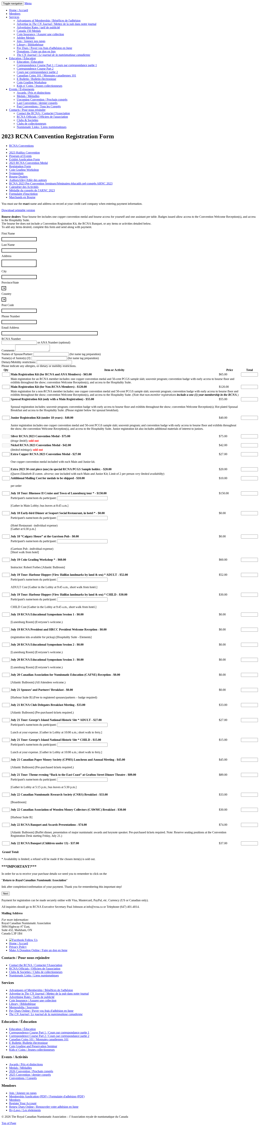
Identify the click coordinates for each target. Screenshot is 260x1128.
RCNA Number (11, 338)
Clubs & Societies (27, 120)
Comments (8, 350)
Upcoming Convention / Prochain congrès (42, 99)
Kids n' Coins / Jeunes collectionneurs (39, 85)
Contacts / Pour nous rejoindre (27, 109)
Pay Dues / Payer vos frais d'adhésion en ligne (44, 48)
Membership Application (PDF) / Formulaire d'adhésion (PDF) (47, 1096)
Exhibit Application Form (24, 159)
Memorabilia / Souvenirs (24, 1007)
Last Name (8, 244)
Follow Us (30, 940)
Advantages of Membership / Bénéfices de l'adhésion (49, 20)
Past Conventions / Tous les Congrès (39, 106)
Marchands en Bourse (22, 197)
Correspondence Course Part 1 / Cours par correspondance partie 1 (57, 65)
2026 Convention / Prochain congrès (31, 1071)
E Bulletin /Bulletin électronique (28, 1042)
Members (14, 13)
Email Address (10, 327)
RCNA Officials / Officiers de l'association (42, 116)
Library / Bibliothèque (30, 44)
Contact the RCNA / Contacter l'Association (43, 113)
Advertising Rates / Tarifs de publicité (31, 997)
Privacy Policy (18, 946)
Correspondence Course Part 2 (35, 68)
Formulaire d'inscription (23, 193)
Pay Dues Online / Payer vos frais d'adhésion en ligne (41, 1010)
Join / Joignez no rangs (23, 1093)
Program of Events (20, 156)
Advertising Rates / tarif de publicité (38, 27)
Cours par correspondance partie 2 (37, 72)
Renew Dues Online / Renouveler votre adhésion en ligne (43, 1106)
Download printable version (18, 210)
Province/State (10, 282)
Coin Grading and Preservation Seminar (33, 1046)
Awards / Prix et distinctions (33, 92)
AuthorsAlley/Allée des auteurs (28, 180)
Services (14, 17)
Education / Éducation (22, 58)
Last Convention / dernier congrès (37, 103)
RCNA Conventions (21, 145)
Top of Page (9, 1123)
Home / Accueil (18, 10)
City (4, 271)
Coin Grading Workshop (31, 82)
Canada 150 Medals (29, 30)
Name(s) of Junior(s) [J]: (16, 358)
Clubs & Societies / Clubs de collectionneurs (35, 972)
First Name (8, 233)
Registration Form (20, 166)
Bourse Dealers (18, 176)
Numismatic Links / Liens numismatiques (41, 127)
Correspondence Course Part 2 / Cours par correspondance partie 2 (49, 1036)
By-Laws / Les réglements (25, 1110)
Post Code (8, 305)
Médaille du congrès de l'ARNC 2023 (32, 190)
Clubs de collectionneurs (31, 123)
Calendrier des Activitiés (23, 187)
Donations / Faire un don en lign (36, 51)
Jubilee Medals (26, 37)
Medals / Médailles (28, 96)
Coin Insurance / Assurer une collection (40, 34)
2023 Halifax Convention (24, 152)
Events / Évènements (21, 89)
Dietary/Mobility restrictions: (19, 362)
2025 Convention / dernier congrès (30, 1074)
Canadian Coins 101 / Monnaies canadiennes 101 (46, 75)
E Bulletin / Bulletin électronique (36, 79)
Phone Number (11, 316)
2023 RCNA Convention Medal (28, 162)
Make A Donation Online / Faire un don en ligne (38, 950)
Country (6, 293)
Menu (28, 3)
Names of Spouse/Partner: (17, 354)
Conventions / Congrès (23, 1078)
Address (6, 256)
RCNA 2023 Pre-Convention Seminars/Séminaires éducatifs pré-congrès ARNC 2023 (60, 183)
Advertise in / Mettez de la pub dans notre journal (56, 24)
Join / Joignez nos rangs (31, 41)
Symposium (16, 173)
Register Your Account (22, 1103)
